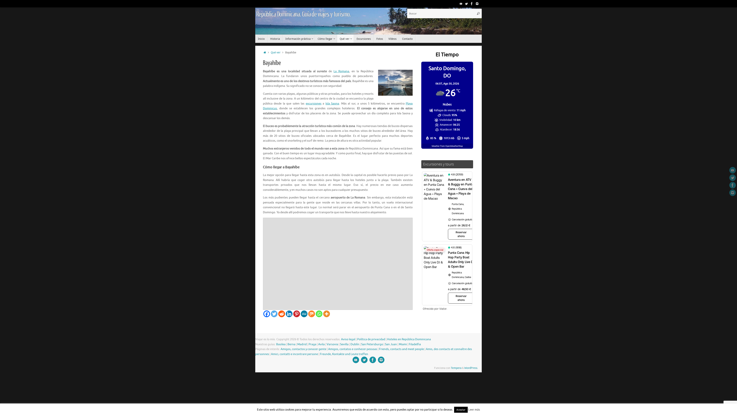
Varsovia (332, 344)
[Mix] (311, 313)
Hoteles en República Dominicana (409, 339)
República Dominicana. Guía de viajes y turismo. (303, 14)
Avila (321, 344)
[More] (326, 313)
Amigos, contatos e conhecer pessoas (352, 349)
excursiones (313, 103)
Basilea (281, 344)
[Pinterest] (296, 313)
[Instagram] (477, 3)
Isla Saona (332, 103)
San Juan (391, 344)
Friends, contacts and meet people (401, 349)
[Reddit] (281, 313)
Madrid (302, 344)
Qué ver (275, 52)
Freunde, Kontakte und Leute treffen (344, 354)
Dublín (354, 344)
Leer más (474, 410)
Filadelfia (415, 344)
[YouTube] (461, 3)
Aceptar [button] (460, 409)
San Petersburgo (372, 344)
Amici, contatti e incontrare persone (294, 354)
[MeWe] (304, 313)
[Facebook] (471, 3)
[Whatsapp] (319, 313)
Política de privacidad (371, 339)
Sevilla (344, 344)
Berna (291, 344)
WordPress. (471, 368)
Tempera (456, 368)
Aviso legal (348, 339)
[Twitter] (466, 3)
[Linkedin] (289, 313)
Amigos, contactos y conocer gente (303, 349)
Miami (403, 344)
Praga (312, 344)
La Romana (341, 71)
